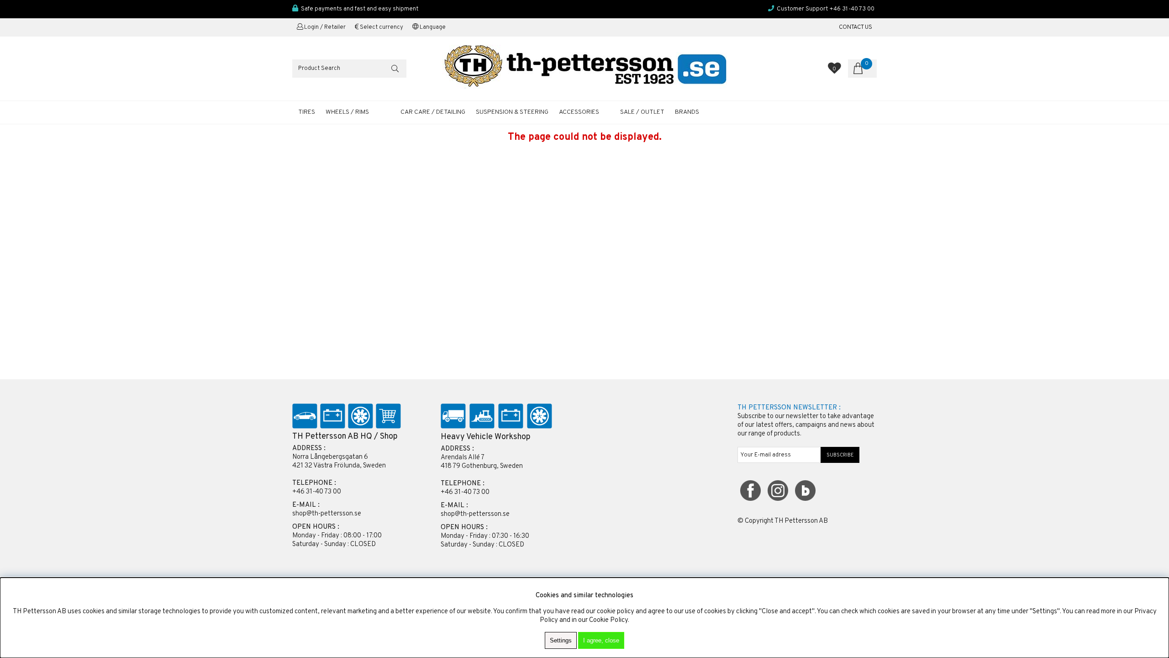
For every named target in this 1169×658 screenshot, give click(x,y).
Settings (561, 640)
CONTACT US (855, 27)
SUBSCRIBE (840, 455)
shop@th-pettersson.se (326, 513)
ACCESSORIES (579, 112)
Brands (687, 112)
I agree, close (601, 640)
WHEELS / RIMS (347, 112)
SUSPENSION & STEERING (512, 112)
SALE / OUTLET (642, 112)
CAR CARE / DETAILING (432, 112)
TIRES (306, 112)
